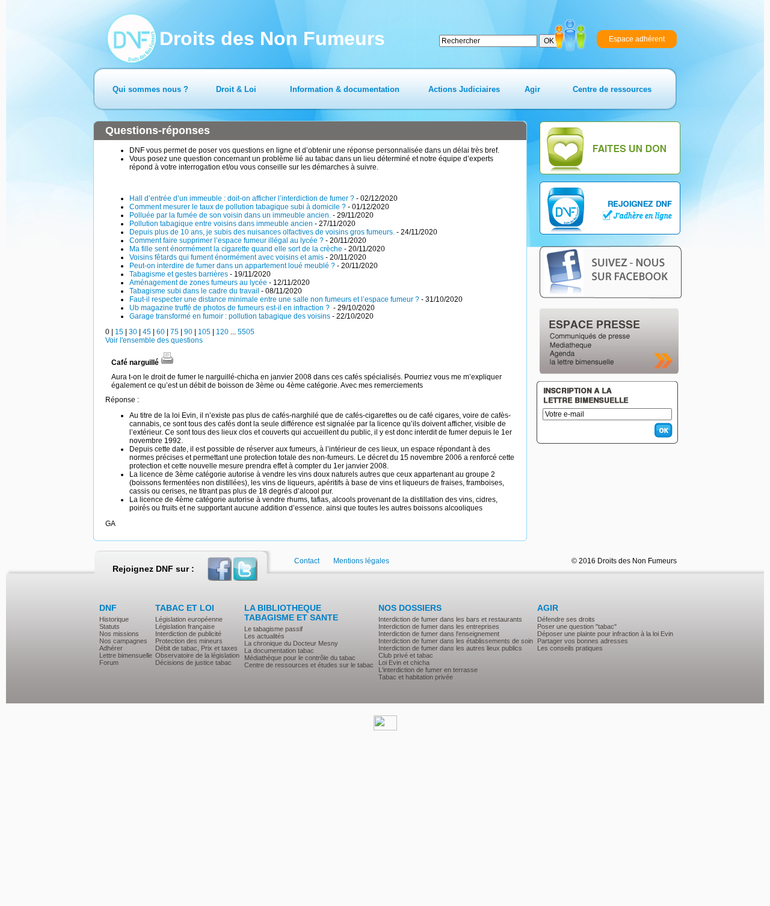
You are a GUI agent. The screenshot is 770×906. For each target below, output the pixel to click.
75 (174, 332)
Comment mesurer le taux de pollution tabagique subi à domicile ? (237, 207)
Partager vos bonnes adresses (582, 640)
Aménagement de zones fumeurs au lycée (198, 282)
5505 (246, 332)
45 (147, 332)
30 (133, 332)
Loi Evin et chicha (404, 662)
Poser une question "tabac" (577, 626)
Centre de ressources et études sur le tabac (309, 665)
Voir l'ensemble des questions (154, 340)
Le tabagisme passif (273, 628)
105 (204, 332)
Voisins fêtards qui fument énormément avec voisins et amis (226, 257)
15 (119, 332)
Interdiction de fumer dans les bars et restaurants (450, 619)
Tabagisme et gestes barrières (178, 274)
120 (222, 332)
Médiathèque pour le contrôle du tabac (300, 657)
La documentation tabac (279, 650)
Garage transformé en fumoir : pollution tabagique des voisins (229, 316)
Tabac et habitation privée (415, 677)
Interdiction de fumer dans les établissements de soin (455, 640)
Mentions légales (361, 561)
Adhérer (111, 648)
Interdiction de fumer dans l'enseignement (438, 633)
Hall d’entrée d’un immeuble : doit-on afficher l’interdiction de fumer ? (241, 198)
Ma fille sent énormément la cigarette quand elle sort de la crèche (235, 249)
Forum (109, 662)
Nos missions (119, 633)
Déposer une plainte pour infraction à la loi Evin (605, 633)
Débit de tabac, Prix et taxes (196, 648)
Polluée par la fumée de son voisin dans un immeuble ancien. (230, 215)
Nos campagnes (123, 640)
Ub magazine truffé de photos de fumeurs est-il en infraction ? (230, 308)
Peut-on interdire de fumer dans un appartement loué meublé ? (232, 266)
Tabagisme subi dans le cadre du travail (194, 291)
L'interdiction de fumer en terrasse (428, 669)
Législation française (185, 626)
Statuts (109, 626)
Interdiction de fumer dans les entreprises (438, 626)
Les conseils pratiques (570, 648)
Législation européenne (189, 619)
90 (188, 332)
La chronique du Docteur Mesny (291, 643)
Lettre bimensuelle (125, 655)
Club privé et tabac (405, 655)
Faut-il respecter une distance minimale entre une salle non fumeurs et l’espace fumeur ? (274, 299)
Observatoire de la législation (197, 655)
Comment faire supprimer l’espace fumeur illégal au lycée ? (226, 240)
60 (160, 332)
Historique (114, 619)
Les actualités (264, 636)
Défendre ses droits (566, 619)
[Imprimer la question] (167, 362)
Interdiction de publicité (188, 633)
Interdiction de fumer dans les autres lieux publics (450, 648)
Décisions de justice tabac (193, 662)
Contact (306, 561)
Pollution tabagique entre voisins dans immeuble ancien (221, 223)
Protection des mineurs (189, 640)
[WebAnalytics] (385, 728)
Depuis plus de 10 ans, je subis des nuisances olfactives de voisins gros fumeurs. (262, 232)
